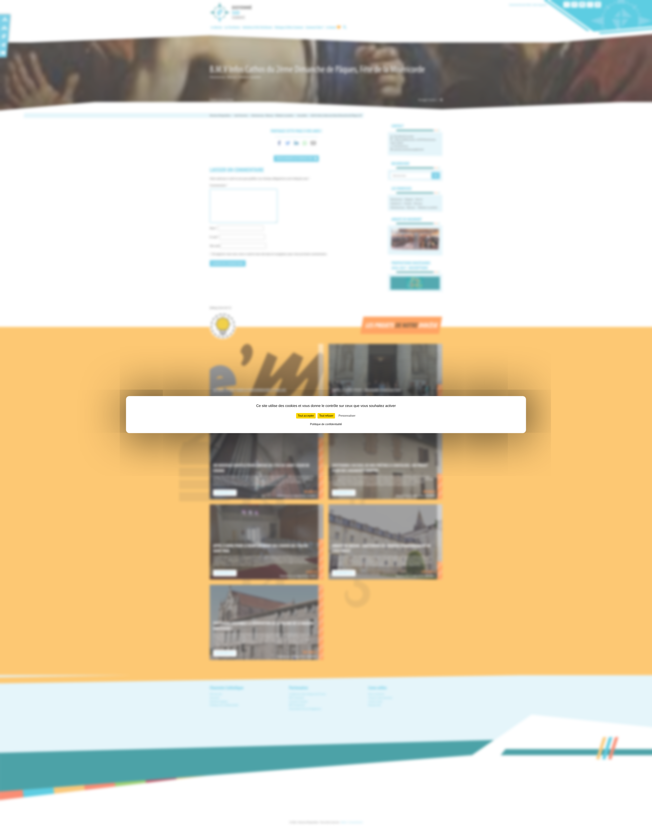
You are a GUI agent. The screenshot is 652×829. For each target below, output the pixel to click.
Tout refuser (326, 415)
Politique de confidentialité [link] (326, 424)
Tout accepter (306, 415)
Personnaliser (347, 415)
